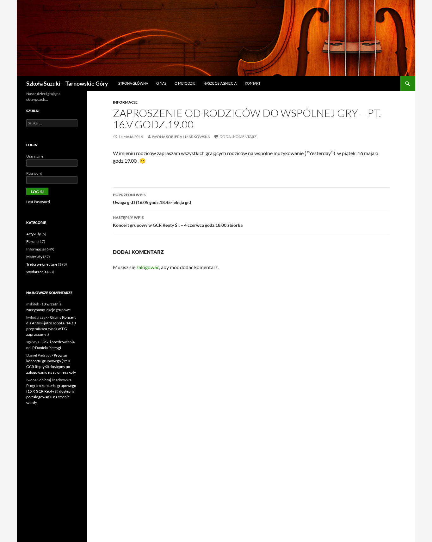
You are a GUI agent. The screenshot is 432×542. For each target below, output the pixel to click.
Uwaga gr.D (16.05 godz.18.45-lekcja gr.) (152, 198)
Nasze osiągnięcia (220, 83)
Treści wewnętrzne (41, 264)
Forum (32, 241)
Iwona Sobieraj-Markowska (181, 136)
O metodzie (185, 83)
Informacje (125, 102)
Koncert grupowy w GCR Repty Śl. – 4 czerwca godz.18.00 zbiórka (178, 221)
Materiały (34, 256)
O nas (161, 83)
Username (34, 156)
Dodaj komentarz (237, 136)
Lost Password (38, 201)
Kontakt (252, 83)
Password (34, 173)
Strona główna (133, 83)
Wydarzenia (36, 271)
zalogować (147, 267)
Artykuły (33, 234)
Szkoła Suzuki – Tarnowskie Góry (67, 83)
